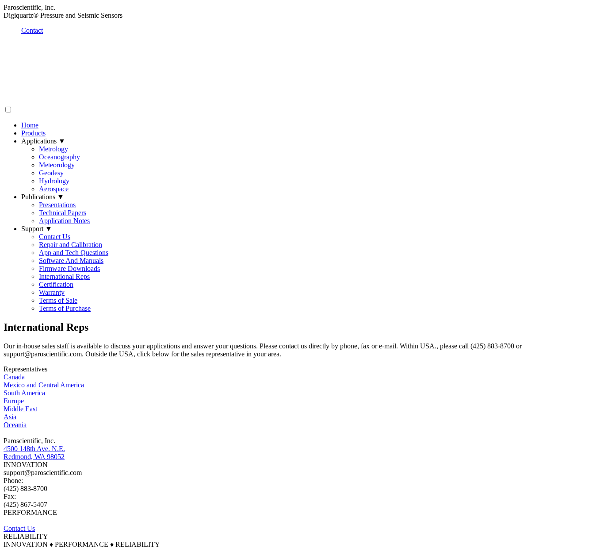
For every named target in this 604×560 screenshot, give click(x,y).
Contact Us (54, 236)
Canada (14, 377)
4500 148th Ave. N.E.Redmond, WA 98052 (34, 452)
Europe (14, 401)
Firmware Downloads (69, 268)
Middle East (20, 409)
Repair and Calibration (70, 244)
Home (29, 125)
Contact (32, 30)
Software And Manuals (71, 260)
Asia (10, 417)
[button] (8, 109)
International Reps (64, 276)
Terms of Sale (58, 300)
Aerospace (54, 189)
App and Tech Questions (73, 252)
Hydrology (54, 181)
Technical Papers (62, 212)
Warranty (52, 292)
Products (33, 133)
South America (24, 393)
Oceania (15, 425)
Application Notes (64, 220)
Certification (56, 284)
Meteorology (57, 165)
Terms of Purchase (65, 308)
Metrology (53, 149)
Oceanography (59, 157)
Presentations (57, 205)
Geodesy (51, 173)
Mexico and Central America (44, 385)
